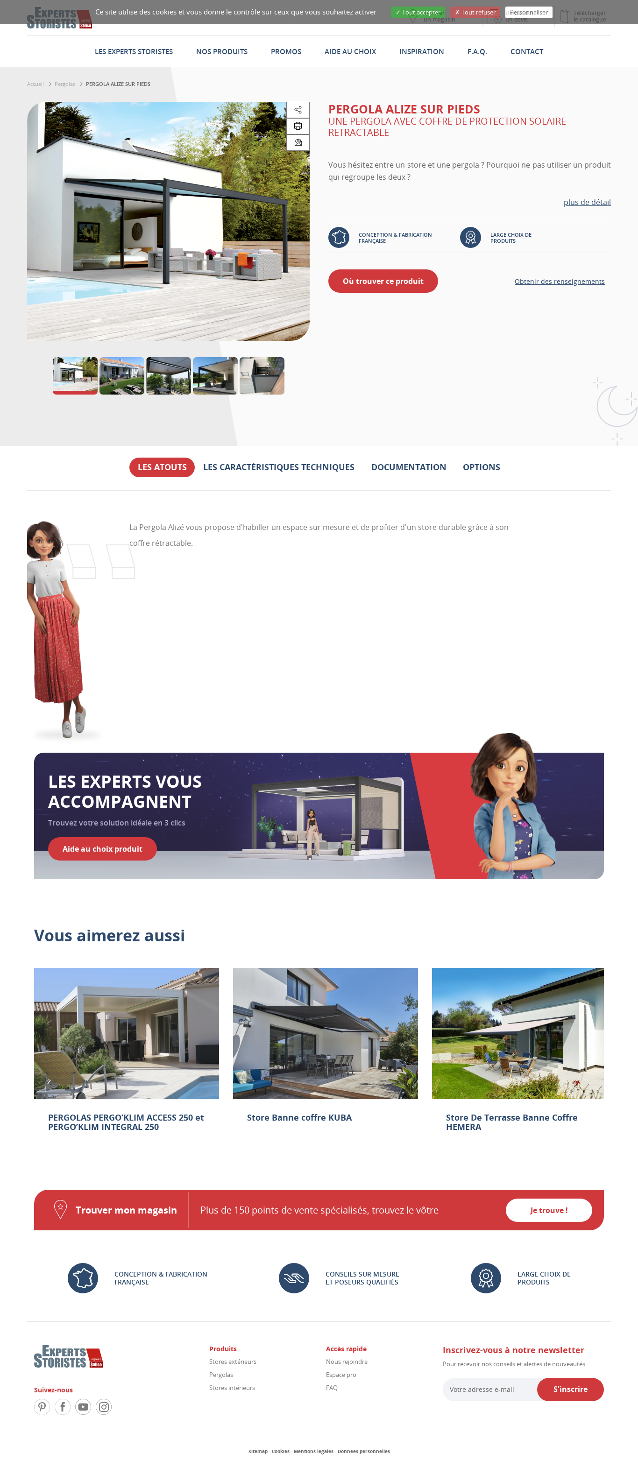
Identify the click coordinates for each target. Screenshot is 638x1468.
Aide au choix (350, 51)
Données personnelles (364, 1451)
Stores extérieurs (232, 1361)
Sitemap (258, 1451)
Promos (286, 51)
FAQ (332, 1387)
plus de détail (587, 202)
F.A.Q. (477, 51)
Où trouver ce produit (383, 281)
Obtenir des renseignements (560, 281)
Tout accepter (420, 12)
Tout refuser (478, 12)
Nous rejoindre (347, 1361)
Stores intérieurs (232, 1387)
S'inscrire (570, 1389)
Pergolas (65, 83)
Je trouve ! (549, 1210)
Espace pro (341, 1374)
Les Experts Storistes (134, 51)
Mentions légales (313, 1451)
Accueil (35, 83)
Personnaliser (529, 12)
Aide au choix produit (102, 849)
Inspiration (421, 51)
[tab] (162, 467)
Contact (526, 51)
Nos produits (222, 51)
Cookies (281, 1451)
